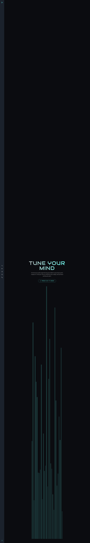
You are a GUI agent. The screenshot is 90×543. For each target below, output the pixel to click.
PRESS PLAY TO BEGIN (48, 280)
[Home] (2, 2)
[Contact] (2, 277)
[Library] (2, 268)
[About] (2, 274)
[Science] (2, 271)
